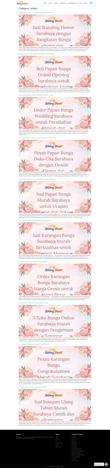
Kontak (85, 3)
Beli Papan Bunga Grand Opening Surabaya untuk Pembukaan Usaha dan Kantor (36, 53)
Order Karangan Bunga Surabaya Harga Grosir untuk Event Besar (33, 261)
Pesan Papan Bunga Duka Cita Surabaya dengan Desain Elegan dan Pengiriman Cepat (37, 137)
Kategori (62, 3)
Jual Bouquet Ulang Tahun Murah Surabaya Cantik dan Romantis (33, 386)
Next (89, 427)
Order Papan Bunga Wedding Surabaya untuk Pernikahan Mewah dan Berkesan (36, 95)
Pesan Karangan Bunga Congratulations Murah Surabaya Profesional (34, 344)
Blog (80, 3)
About (50, 3)
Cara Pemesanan (72, 3)
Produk (56, 3)
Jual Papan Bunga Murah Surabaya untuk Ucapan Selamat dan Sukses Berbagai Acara (37, 179)
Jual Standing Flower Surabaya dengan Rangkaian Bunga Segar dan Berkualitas (36, 12)
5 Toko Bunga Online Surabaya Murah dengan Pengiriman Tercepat (33, 302)
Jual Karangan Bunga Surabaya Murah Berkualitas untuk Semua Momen (34, 220)
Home (45, 3)
